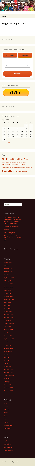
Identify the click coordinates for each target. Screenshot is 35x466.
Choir (5, 404)
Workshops (7, 428)
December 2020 (8, 296)
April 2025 (7, 265)
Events (6, 407)
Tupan (4, 171)
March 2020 (7, 308)
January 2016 (7, 345)
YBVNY (12, 171)
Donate (17, 74)
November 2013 (8, 391)
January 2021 (7, 293)
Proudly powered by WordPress (11, 462)
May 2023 (6, 275)
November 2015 (8, 348)
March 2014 (7, 379)
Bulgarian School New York (13, 164)
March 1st (20, 167)
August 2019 (7, 327)
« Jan (8, 142)
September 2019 (9, 324)
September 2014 (9, 375)
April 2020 (7, 305)
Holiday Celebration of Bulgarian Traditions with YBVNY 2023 (13, 238)
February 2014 (8, 382)
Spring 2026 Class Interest (11, 226)
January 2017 (7, 336)
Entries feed (7, 444)
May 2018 (6, 333)
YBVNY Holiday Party (9, 233)
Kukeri (16, 167)
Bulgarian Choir (10, 162)
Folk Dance (7, 410)
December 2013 (8, 388)
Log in (5, 441)
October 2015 (8, 351)
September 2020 (9, 299)
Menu (4, 16)
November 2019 (8, 317)
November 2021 (8, 287)
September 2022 (9, 278)
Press (5, 419)
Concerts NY (28, 165)
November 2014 (8, 372)
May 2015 (6, 354)
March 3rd (25, 167)
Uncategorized (8, 425)
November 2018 (8, 330)
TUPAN (6, 422)
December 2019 (8, 314)
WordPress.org (8, 450)
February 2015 (8, 363)
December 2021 (8, 284)
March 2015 (7, 360)
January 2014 (7, 385)
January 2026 (7, 262)
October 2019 (8, 320)
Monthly (25, 55)
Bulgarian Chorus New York (20, 162)
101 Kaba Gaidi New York (15, 159)
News (5, 416)
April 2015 (7, 357)
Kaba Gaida (11, 167)
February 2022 (8, 281)
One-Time (10, 55)
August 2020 (7, 302)
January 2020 (7, 311)
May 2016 (6, 342)
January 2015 (7, 366)
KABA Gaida (7, 413)
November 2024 (8, 268)
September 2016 (9, 339)
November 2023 (8, 272)
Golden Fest (4, 167)
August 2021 (7, 290)
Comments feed (8, 447)
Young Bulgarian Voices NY (21, 171)
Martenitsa (29, 167)
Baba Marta (4, 162)
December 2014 (8, 369)
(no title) (6, 230)
